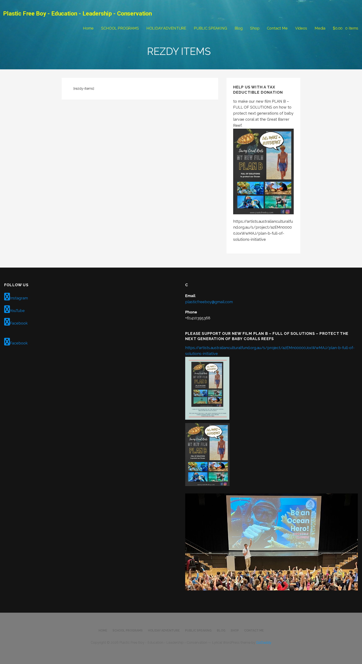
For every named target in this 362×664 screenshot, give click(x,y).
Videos (301, 28)
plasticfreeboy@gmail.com (209, 302)
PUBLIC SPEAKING (210, 28)
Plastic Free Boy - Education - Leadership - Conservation (77, 13)
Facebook (19, 323)
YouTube (17, 310)
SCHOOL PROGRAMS (120, 28)
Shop (254, 28)
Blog (239, 28)
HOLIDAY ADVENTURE (166, 28)
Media (320, 28)
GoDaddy (263, 643)
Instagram (19, 298)
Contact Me (277, 28)
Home (88, 28)
